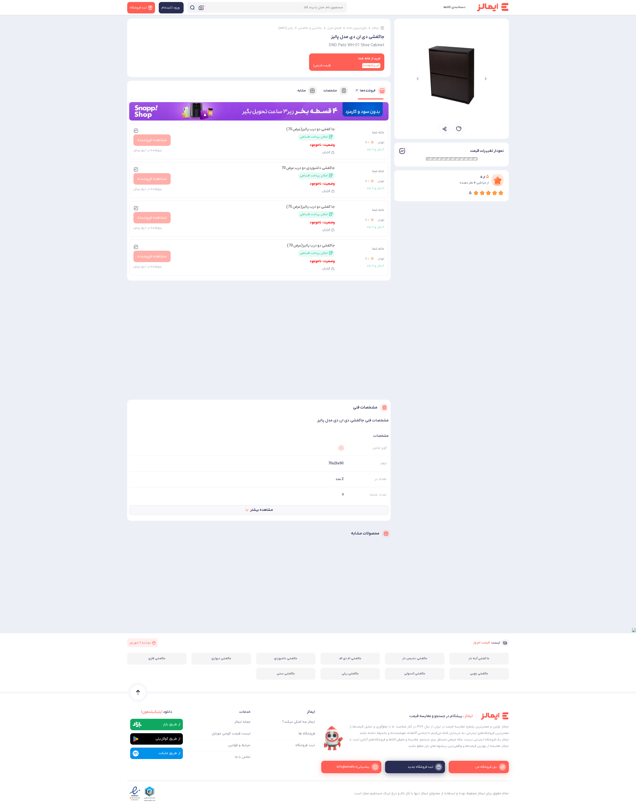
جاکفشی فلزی (156, 658)
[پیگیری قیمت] (458, 129)
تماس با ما (242, 757)
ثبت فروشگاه (305, 745)
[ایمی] (333, 738)
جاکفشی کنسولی (414, 674)
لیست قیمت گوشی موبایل (231, 733)
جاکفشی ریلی (350, 674)
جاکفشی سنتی (286, 674)
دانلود (156, 711)
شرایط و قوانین (239, 745)
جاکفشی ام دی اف (350, 658)
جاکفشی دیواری (221, 658)
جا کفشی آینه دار (479, 658)
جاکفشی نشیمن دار (414, 658)
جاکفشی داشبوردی (285, 658)
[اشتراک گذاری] (444, 129)
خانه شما (378, 132)
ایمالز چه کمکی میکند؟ (298, 722)
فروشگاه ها (307, 733)
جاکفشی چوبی (479, 674)
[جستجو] (192, 7)
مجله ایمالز (242, 722)
